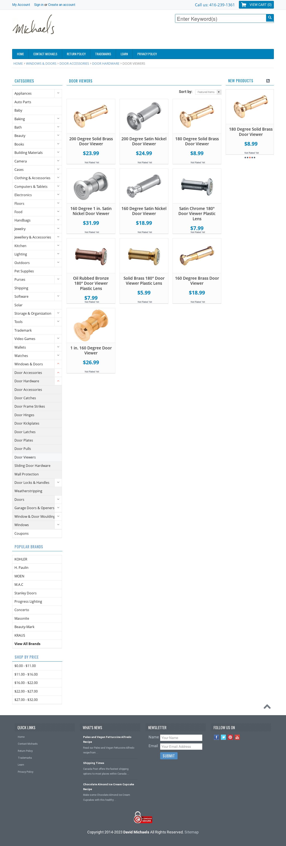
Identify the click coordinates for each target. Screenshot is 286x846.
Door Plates (23, 440)
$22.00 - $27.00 (26, 691)
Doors (19, 499)
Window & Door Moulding (34, 516)
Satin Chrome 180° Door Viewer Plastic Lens (196, 213)
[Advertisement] (197, 37)
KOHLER (20, 559)
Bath (18, 127)
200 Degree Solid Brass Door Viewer (91, 141)
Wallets (20, 347)
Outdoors (22, 262)
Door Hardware (105, 63)
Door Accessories (74, 63)
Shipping (21, 288)
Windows (21, 525)
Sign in (39, 5)
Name (154, 737)
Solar (18, 305)
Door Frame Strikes (29, 406)
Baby (18, 110)
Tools (18, 321)
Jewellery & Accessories (32, 237)
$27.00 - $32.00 (26, 699)
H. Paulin (21, 567)
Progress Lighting (28, 601)
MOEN (19, 576)
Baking (19, 119)
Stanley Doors (25, 593)
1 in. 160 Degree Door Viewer (91, 350)
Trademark (23, 330)
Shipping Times (93, 763)
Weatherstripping (28, 491)
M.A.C (18, 584)
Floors (19, 203)
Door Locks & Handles (31, 482)
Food (18, 212)
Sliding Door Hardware (32, 465)
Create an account (61, 5)
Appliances (23, 93)
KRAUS (19, 635)
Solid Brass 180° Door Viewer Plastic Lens (144, 281)
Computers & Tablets (31, 186)
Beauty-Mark (24, 627)
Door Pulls (22, 448)
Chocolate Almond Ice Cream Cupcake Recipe (108, 787)
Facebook (216, 737)
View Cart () (261, 5)
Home (18, 63)
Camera (20, 161)
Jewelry (20, 229)
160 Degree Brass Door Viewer (197, 281)
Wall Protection (26, 474)
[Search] (270, 18)
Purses (19, 279)
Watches (21, 355)
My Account (21, 5)
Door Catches (25, 398)
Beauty (19, 135)
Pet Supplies (24, 271)
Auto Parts (22, 102)
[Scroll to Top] (268, 707)
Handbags (22, 220)
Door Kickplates (26, 423)
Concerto (21, 610)
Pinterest (230, 737)
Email (153, 746)
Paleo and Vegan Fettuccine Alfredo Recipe (107, 739)
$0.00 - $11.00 (25, 665)
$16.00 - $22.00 (26, 682)
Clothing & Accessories (32, 178)
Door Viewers (25, 457)
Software (21, 296)
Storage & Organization (32, 313)
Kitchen (20, 245)
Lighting (20, 254)
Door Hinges (24, 415)
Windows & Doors (41, 63)
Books (19, 144)
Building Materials (28, 152)
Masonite (21, 618)
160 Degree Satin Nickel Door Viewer (143, 211)
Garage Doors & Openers (34, 508)
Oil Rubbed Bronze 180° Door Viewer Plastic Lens (91, 283)
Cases (19, 169)
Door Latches (25, 432)
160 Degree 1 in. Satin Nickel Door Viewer (91, 211)
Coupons (21, 533)
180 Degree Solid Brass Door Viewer (197, 141)
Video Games (24, 338)
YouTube (237, 737)
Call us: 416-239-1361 (215, 5)
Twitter (223, 737)
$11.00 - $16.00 (26, 674)
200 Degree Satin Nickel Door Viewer (143, 141)
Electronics (23, 195)
